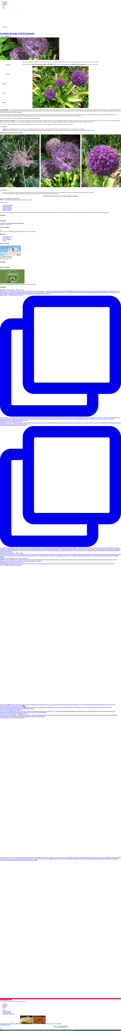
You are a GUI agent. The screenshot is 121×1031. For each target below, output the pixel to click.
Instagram (75, 196)
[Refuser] (83, 1030)
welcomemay (26, 199)
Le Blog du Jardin (4, 36)
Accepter (76, 1030)
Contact (4, 240)
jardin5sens (19, 199)
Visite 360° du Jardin (7, 236)
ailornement (8, 199)
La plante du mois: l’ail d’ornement (17, 33)
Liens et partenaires (7, 239)
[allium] (29, 59)
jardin (15, 199)
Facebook (69, 196)
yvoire (30, 199)
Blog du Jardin (6, 238)
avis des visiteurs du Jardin (12, 231)
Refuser (80, 1030)
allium (12, 199)
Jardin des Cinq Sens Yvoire (13, 198)
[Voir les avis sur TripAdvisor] (0, 230)
